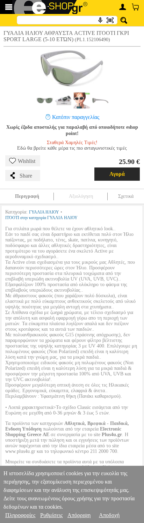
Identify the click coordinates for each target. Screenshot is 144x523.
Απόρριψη (79, 515)
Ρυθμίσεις (51, 515)
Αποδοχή (109, 515)
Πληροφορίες (20, 515)
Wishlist (26, 161)
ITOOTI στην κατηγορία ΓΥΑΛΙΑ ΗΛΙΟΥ (41, 217)
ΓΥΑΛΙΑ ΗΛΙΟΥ (44, 212)
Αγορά (117, 174)
